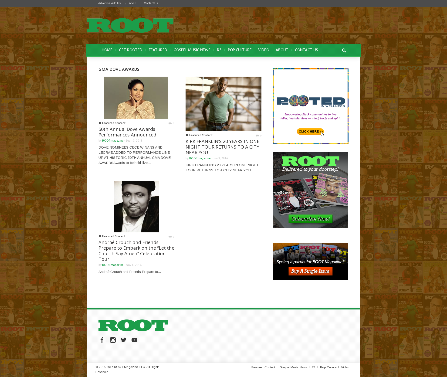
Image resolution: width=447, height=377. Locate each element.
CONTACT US (306, 50)
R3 (219, 50)
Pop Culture (328, 367)
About (132, 3)
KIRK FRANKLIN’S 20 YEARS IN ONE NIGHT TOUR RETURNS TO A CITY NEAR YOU (222, 147)
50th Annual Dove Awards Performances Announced (127, 132)
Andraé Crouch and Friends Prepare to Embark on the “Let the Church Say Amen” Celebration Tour (136, 250)
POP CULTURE (240, 50)
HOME (107, 50)
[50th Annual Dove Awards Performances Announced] (136, 97)
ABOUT (282, 50)
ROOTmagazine (113, 140)
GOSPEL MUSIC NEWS (192, 50)
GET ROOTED (130, 50)
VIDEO (263, 50)
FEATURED (158, 50)
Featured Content (113, 123)
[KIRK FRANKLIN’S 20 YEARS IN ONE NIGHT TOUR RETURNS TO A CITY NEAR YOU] (223, 103)
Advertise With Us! (109, 3)
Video (345, 367)
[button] (344, 50)
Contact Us (151, 3)
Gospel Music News (293, 367)
